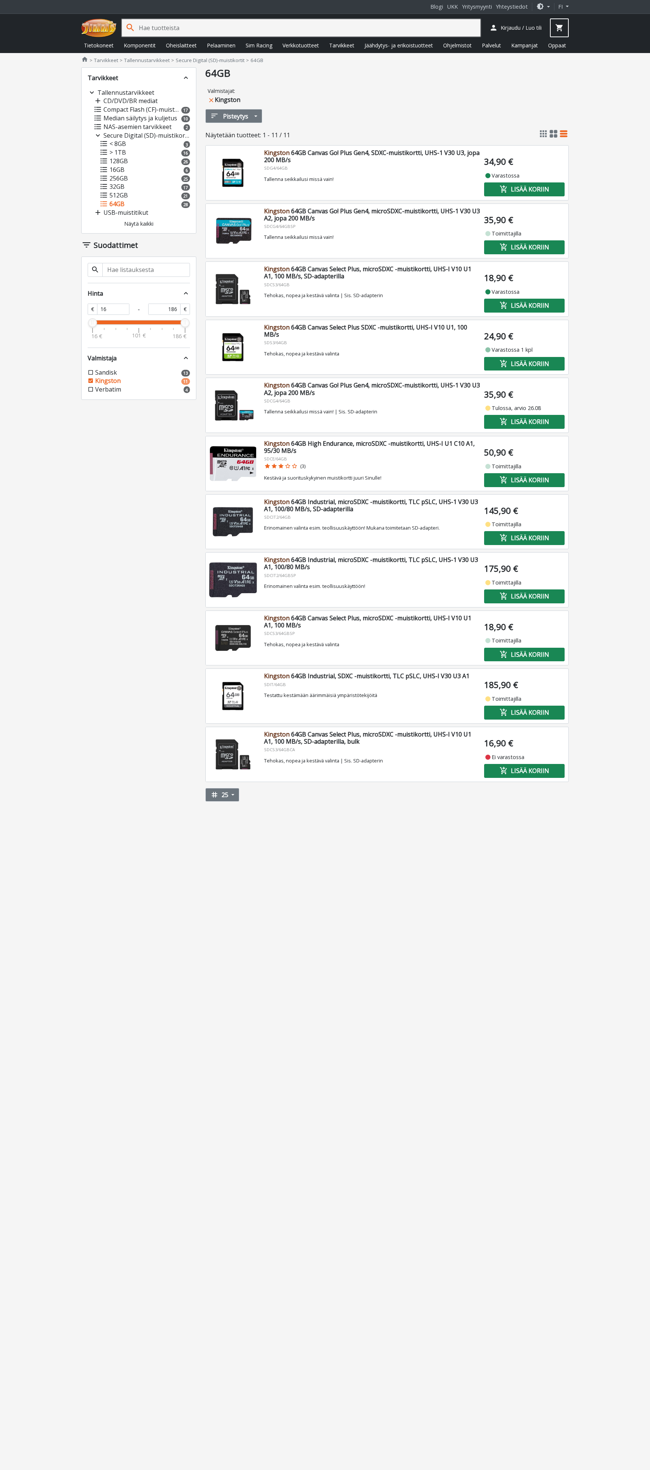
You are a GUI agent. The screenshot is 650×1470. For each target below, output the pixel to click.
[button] (543, 6)
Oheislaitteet (181, 45)
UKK (452, 6)
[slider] (92, 322)
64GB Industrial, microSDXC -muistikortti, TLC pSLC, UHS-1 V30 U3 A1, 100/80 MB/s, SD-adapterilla (371, 505)
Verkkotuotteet (300, 45)
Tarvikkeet (341, 45)
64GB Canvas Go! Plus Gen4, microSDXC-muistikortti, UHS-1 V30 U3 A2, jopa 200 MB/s (372, 214)
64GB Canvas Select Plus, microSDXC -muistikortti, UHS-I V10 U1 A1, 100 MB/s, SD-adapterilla (367, 272)
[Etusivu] (99, 27)
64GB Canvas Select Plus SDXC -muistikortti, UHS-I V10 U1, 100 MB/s (365, 331)
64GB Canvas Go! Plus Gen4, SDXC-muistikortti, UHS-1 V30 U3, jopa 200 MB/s (372, 156)
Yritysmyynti (477, 6)
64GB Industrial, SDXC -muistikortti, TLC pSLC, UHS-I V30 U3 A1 (366, 676)
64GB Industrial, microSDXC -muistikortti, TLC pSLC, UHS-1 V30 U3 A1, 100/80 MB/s (371, 563)
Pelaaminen (221, 45)
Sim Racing (259, 45)
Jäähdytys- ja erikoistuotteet (398, 45)
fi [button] (561, 6)
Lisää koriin (524, 189)
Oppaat (557, 45)
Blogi (436, 6)
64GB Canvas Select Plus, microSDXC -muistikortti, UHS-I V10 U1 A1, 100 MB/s (367, 621)
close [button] (211, 100)
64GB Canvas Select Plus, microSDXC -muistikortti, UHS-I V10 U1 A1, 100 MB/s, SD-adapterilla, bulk (367, 738)
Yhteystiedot (512, 6)
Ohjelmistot (457, 45)
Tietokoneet (99, 45)
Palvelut (491, 45)
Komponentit (140, 45)
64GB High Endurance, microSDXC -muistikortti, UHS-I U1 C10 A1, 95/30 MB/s (369, 447)
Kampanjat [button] (524, 45)
